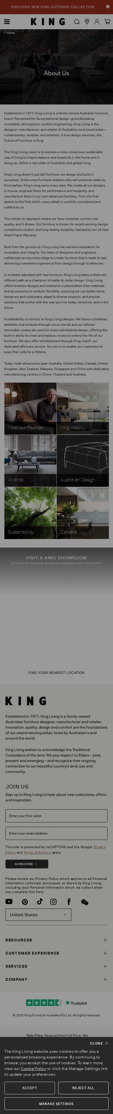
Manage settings (56, 1104)
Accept (29, 1088)
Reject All (83, 1088)
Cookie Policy (33, 1068)
